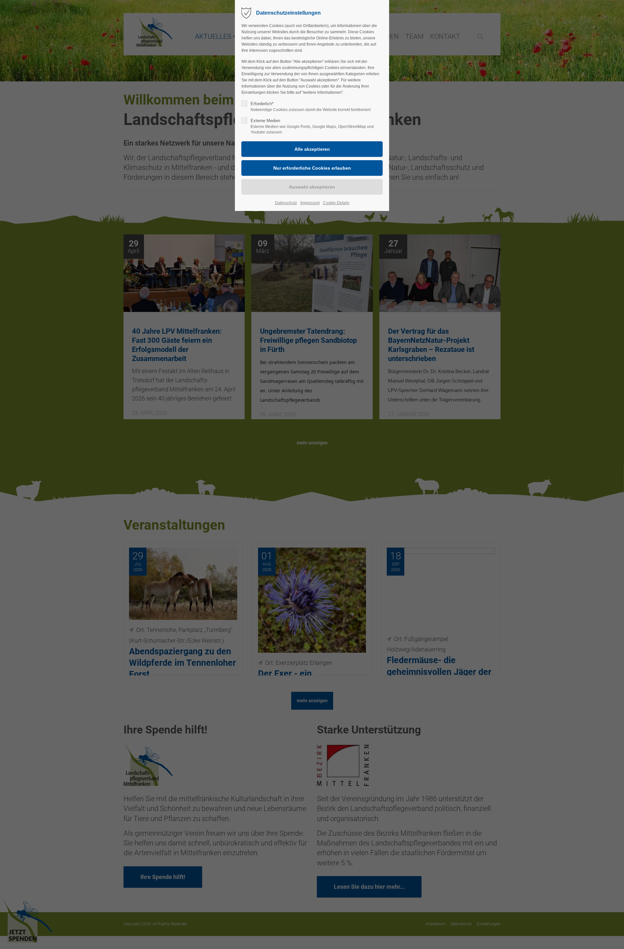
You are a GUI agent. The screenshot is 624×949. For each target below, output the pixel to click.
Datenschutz (286, 203)
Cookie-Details (336, 203)
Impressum (310, 203)
